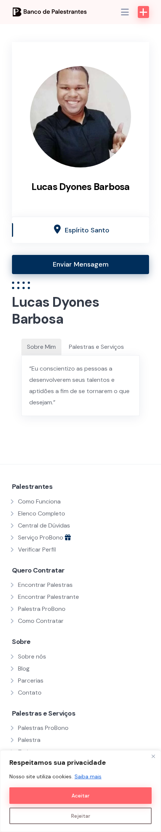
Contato (30, 692)
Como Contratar (41, 621)
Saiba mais (88, 776)
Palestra (29, 740)
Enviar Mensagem (81, 264)
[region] (80, 791)
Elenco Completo (41, 513)
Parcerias (30, 680)
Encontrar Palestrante (48, 597)
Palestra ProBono (42, 609)
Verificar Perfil (37, 549)
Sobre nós (32, 656)
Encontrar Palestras (45, 585)
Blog (24, 668)
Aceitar (80, 795)
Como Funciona (39, 501)
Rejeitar (80, 815)
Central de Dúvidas (44, 525)
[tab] (41, 347)
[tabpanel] (80, 385)
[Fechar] (153, 756)
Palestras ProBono (43, 728)
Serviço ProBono (41, 537)
